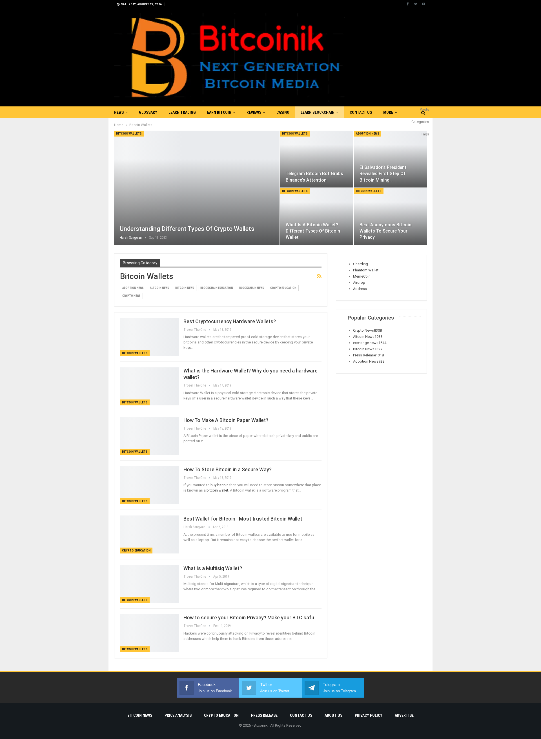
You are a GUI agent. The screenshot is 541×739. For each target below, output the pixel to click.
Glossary (148, 112)
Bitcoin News (184, 287)
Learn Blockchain (317, 112)
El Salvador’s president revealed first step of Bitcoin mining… (383, 173)
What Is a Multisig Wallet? (212, 568)
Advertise (404, 715)
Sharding (360, 264)
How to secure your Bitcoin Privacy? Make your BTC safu (248, 617)
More (388, 112)
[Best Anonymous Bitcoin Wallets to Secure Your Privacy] (390, 216)
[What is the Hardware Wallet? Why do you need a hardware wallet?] (149, 386)
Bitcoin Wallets (129, 133)
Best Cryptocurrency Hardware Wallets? (229, 321)
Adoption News (367, 133)
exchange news (369, 343)
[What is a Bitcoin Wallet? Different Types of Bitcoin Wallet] (317, 216)
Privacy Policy (368, 715)
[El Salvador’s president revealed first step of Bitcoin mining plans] (390, 159)
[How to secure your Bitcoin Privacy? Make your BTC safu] (149, 633)
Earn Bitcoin (219, 112)
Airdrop (359, 282)
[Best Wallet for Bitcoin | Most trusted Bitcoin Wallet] (149, 534)
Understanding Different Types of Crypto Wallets (187, 228)
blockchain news (251, 287)
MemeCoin (362, 276)
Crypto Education (283, 287)
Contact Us (361, 112)
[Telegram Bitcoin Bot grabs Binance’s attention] (317, 159)
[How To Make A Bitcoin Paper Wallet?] (149, 436)
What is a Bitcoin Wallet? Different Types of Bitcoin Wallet (313, 231)
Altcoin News (159, 287)
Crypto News (131, 295)
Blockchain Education (216, 287)
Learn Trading (182, 112)
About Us (333, 715)
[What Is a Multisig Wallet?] (149, 584)
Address (360, 289)
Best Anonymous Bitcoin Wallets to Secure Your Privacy (385, 231)
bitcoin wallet (217, 490)
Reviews (254, 112)
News (119, 112)
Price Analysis (178, 715)
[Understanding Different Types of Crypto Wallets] (197, 187)
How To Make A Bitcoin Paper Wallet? (225, 420)
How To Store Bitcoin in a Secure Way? (227, 469)
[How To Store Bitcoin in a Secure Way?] (149, 485)
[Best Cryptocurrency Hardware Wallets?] (149, 337)
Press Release (368, 355)
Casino (282, 112)
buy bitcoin (219, 485)
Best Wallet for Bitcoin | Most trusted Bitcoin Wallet (242, 519)
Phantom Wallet (365, 270)
